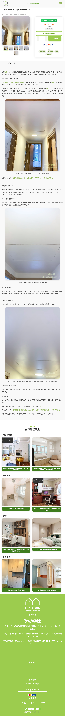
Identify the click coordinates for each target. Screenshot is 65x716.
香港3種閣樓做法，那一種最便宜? (22, 178)
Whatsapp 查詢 (32, 684)
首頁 (3, 14)
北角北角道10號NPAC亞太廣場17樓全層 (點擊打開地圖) (27, 634)
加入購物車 (54, 38)
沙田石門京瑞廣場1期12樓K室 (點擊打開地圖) (24, 626)
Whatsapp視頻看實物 (50, 20)
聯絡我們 (32, 662)
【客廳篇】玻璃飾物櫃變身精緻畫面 (23, 410)
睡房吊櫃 (23, 14)
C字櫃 (12, 82)
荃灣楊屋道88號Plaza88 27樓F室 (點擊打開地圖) (24, 641)
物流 (40, 712)
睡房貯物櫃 (17, 14)
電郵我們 (32, 680)
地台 (3, 82)
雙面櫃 (22, 82)
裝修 (5, 72)
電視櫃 (17, 82)
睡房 (11, 14)
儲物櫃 (6, 82)
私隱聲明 (32, 698)
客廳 (57, 51)
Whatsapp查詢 (35, 3)
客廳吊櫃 (49, 54)
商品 (7, 14)
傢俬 (52, 82)
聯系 (41, 406)
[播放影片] (27, 42)
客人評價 (32, 615)
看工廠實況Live (32, 690)
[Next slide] (28, 31)
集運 (34, 712)
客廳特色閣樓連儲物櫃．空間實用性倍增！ (48, 410)
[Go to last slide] (4, 31)
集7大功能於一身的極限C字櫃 (44, 178)
